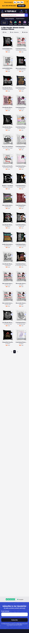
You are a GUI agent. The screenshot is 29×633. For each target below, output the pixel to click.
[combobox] (13, 15)
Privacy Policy (19, 623)
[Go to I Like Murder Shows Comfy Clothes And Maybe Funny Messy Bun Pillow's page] (21, 120)
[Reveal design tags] (12, 45)
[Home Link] (10, 11)
